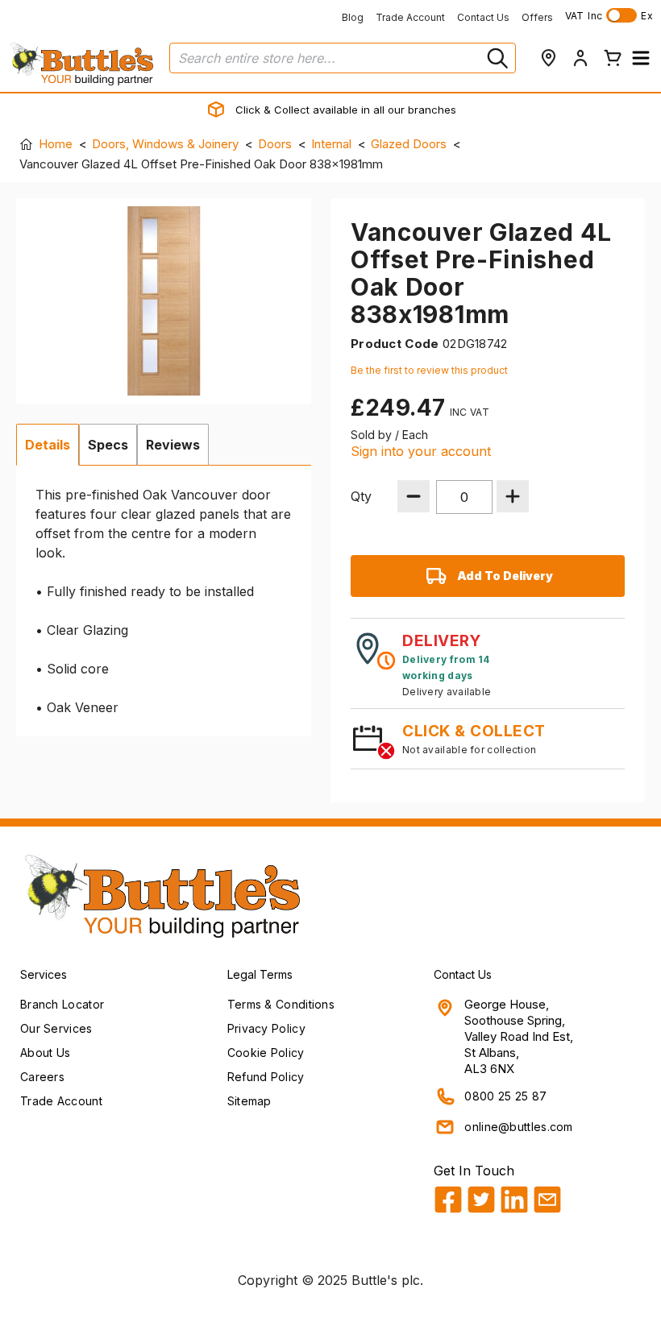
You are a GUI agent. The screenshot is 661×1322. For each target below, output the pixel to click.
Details (47, 445)
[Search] (495, 58)
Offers (537, 17)
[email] (547, 1199)
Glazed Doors (409, 143)
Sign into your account (421, 451)
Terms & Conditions (281, 1004)
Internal (331, 143)
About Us (45, 1052)
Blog (353, 17)
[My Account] (580, 58)
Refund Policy (266, 1077)
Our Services (56, 1028)
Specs (108, 445)
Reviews (173, 445)
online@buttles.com (518, 1126)
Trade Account (410, 17)
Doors (275, 143)
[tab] (47, 445)
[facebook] (448, 1199)
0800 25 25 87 (505, 1096)
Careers (42, 1077)
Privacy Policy (266, 1028)
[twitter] (481, 1199)
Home (56, 143)
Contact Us (483, 17)
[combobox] (342, 58)
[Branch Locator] (548, 58)
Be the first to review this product (429, 370)
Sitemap (249, 1101)
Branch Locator (62, 1004)
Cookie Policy (266, 1052)
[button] (641, 58)
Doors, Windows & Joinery (165, 143)
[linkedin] (514, 1199)
